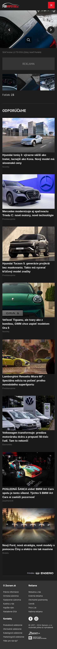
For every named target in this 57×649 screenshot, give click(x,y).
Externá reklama (35, 596)
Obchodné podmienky (38, 599)
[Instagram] (36, 619)
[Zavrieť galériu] (51, 5)
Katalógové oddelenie (12, 633)
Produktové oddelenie (12, 625)
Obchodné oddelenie (12, 629)
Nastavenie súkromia (12, 599)
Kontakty (7, 618)
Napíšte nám (8, 607)
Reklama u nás (34, 592)
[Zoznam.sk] (34, 634)
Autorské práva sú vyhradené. (41, 627)
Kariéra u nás (8, 603)
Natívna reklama (35, 611)
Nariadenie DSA (10, 611)
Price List (32, 607)
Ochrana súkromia (11, 596)
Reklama (32, 585)
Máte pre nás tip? (10, 640)
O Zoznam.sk (9, 585)
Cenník (31, 603)
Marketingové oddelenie (13, 636)
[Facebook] (30, 619)
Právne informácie (11, 592)
